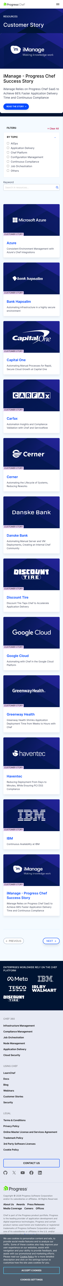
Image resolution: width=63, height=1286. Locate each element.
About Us (8, 1204)
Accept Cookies (32, 1270)
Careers (28, 1208)
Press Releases (35, 1204)
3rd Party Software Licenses (19, 1144)
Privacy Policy (11, 1126)
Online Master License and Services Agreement (30, 1132)
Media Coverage (12, 1208)
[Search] (57, 187)
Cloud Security (11, 1055)
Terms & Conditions (14, 1120)
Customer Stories (13, 1096)
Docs (6, 1079)
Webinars (8, 1090)
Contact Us (31, 1163)
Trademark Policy (13, 1138)
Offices (40, 1208)
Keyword (8, 182)
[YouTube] (23, 1173)
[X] (14, 1173)
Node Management (14, 1043)
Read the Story (15, 106)
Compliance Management (17, 1031)
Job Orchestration (21, 166)
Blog (5, 1085)
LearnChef (9, 1073)
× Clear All (53, 128)
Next (50, 941)
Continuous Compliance (25, 161)
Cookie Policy (11, 1150)
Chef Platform (19, 152)
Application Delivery (22, 148)
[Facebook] (31, 1173)
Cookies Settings (31, 1279)
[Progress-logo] (15, 1189)
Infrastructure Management (19, 1025)
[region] (31, 1260)
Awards (20, 1204)
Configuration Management (27, 157)
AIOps (14, 143)
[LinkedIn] (40, 1173)
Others (15, 170)
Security (8, 1102)
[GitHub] (5, 1173)
